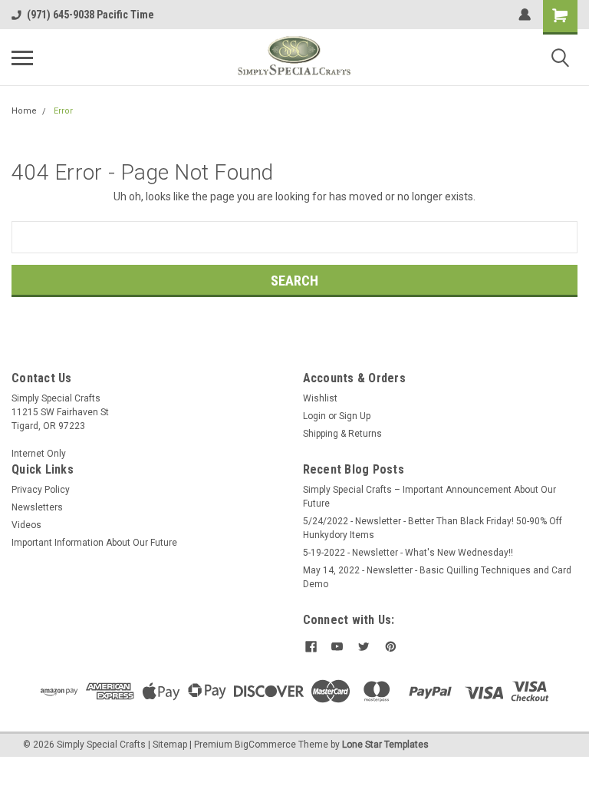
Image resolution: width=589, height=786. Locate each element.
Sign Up (354, 416)
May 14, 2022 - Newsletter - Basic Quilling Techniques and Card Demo (437, 577)
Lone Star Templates (385, 744)
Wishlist (320, 398)
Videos (26, 525)
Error (63, 111)
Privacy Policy (41, 489)
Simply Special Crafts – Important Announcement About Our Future (429, 496)
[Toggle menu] (22, 57)
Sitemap (170, 744)
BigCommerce (265, 744)
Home (24, 111)
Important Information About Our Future (94, 542)
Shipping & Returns (342, 433)
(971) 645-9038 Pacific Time (90, 14)
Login (314, 416)
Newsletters (37, 507)
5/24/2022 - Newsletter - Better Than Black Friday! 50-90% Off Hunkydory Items (432, 528)
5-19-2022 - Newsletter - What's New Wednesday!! (408, 552)
